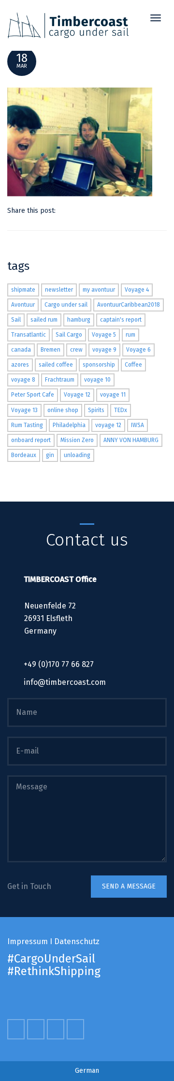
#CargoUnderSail (51, 958)
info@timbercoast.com (65, 682)
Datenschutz (77, 941)
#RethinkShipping (54, 971)
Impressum (27, 941)
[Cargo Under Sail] (68, 25)
